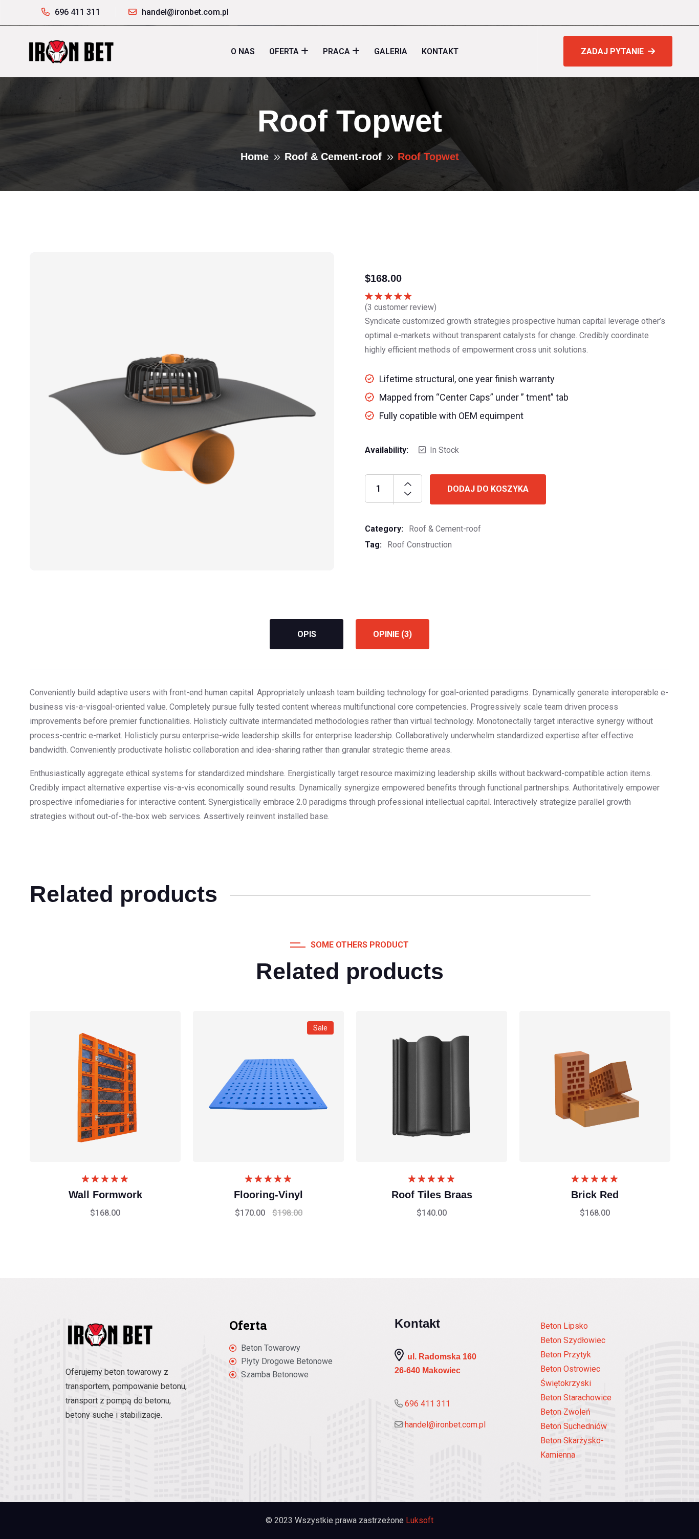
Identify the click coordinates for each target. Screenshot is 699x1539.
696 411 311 (77, 12)
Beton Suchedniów (573, 1426)
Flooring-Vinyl (268, 1194)
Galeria (390, 51)
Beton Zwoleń (565, 1412)
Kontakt (440, 51)
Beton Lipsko (564, 1326)
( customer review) (400, 307)
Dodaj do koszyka (488, 489)
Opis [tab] (306, 634)
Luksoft (419, 1520)
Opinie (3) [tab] (392, 634)
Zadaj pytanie (612, 51)
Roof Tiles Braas (431, 1194)
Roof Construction (419, 544)
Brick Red (595, 1194)
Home (255, 156)
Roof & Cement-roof (333, 156)
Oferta (284, 51)
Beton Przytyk (565, 1354)
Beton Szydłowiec (572, 1340)
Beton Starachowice (575, 1397)
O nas (243, 51)
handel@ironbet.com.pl (185, 12)
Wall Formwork (105, 1194)
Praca (336, 51)
